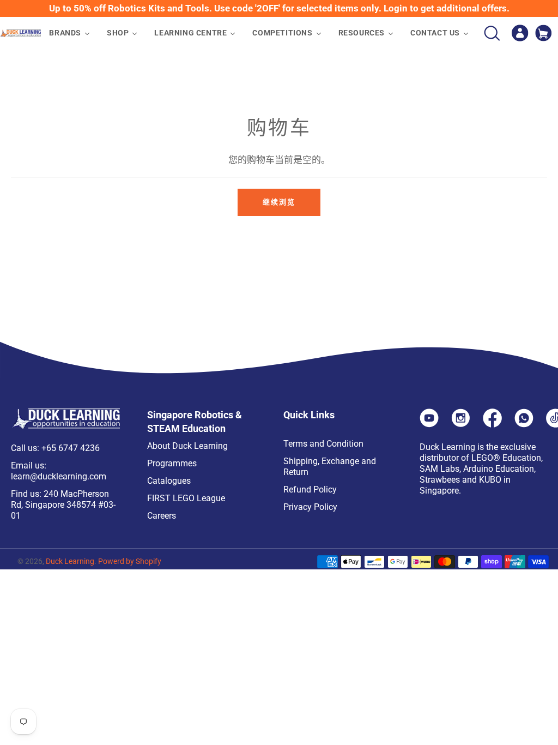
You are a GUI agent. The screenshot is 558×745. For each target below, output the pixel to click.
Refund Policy (310, 489)
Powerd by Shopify (129, 561)
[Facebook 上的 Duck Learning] (492, 424)
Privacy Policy (310, 507)
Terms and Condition (323, 443)
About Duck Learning (187, 446)
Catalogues (169, 481)
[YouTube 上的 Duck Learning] (429, 424)
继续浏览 (279, 202)
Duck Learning (70, 561)
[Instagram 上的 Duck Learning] (460, 424)
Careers (161, 515)
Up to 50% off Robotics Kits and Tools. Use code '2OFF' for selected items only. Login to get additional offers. (279, 8)
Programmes (172, 463)
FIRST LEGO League (186, 498)
